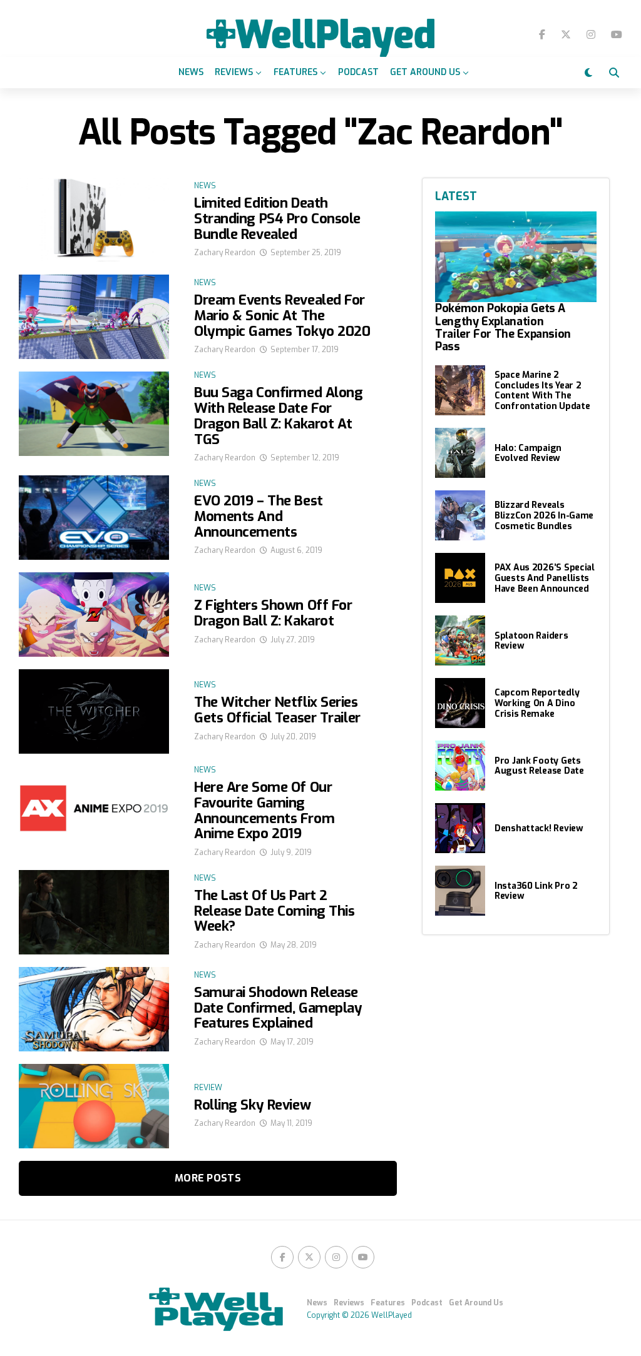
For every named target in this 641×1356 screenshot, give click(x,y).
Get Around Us (425, 72)
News (190, 72)
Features (295, 72)
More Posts (208, 1178)
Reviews (234, 72)
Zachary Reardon (224, 253)
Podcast (358, 72)
